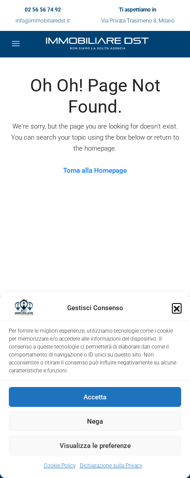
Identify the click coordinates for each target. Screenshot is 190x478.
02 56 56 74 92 (43, 10)
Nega (95, 421)
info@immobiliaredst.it (42, 21)
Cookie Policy (60, 466)
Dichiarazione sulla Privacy (111, 466)
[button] (176, 307)
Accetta (95, 397)
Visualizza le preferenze (95, 446)
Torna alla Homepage (95, 171)
